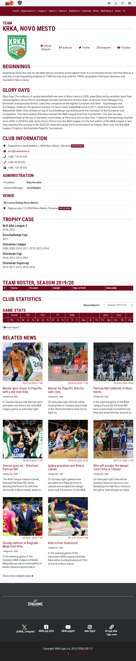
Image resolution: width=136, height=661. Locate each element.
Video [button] (118, 11)
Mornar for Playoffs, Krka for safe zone (66, 390)
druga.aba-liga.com (111, 633)
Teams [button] (61, 11)
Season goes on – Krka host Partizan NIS (20, 467)
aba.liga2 (89, 631)
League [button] (41, 11)
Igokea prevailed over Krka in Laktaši (66, 467)
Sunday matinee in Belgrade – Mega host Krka (21, 544)
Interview (86, 11)
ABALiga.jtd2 (46, 631)
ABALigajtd (68, 631)
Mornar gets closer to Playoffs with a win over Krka (22, 390)
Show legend (12, 327)
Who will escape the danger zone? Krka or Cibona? (111, 467)
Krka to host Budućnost (63, 543)
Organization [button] (27, 11)
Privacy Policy (59, 654)
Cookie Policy (77, 654)
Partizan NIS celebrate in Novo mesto (112, 390)
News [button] (52, 11)
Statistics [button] (73, 11)
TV (124, 11)
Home (16, 11)
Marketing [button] (106, 11)
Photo (96, 11)
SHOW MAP (77, 146)
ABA (16, 396)
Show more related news (17, 575)
